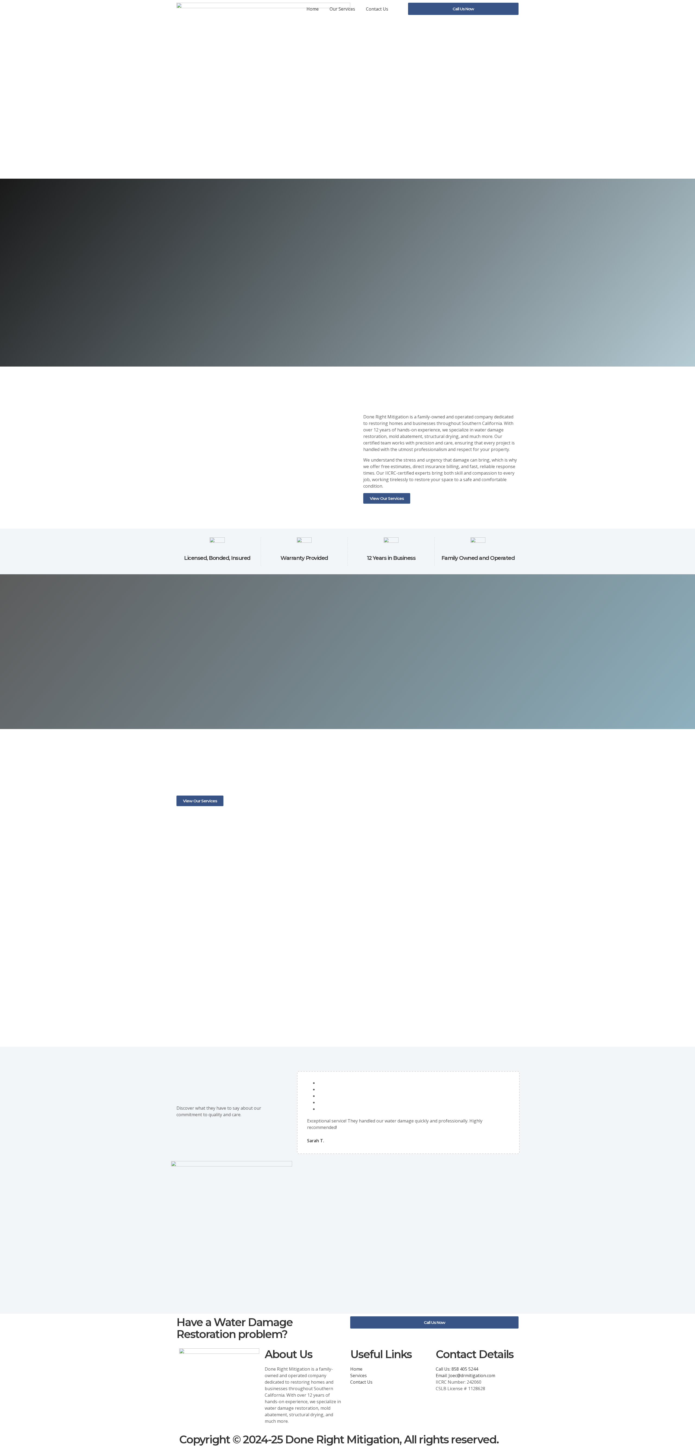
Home (313, 9)
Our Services (342, 9)
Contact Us (377, 9)
